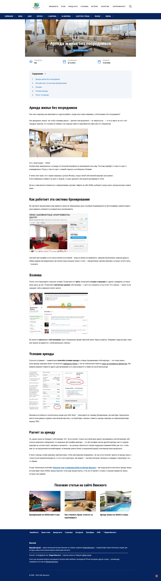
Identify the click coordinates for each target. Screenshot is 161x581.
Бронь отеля (45, 532)
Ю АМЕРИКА (66, 16)
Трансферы (90, 532)
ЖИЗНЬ (108, 16)
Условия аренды (41, 91)
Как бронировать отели (80, 50)
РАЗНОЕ (97, 16)
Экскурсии (105, 6)
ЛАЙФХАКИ (9, 16)
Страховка (84, 6)
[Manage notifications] (156, 575)
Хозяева (38, 87)
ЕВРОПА (40, 16)
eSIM (98, 532)
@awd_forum (86, 555)
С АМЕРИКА (52, 16)
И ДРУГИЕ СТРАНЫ (82, 16)
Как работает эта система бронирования (51, 83)
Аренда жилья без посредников (47, 79)
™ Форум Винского (118, 6)
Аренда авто (73, 6)
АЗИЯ (29, 16)
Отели (63, 6)
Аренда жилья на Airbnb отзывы (114, 515)
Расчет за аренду (42, 95)
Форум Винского (88, 548)
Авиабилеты (53, 6)
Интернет (94, 6)
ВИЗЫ (20, 16)
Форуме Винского (52, 562)
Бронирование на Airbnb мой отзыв (44, 515)
